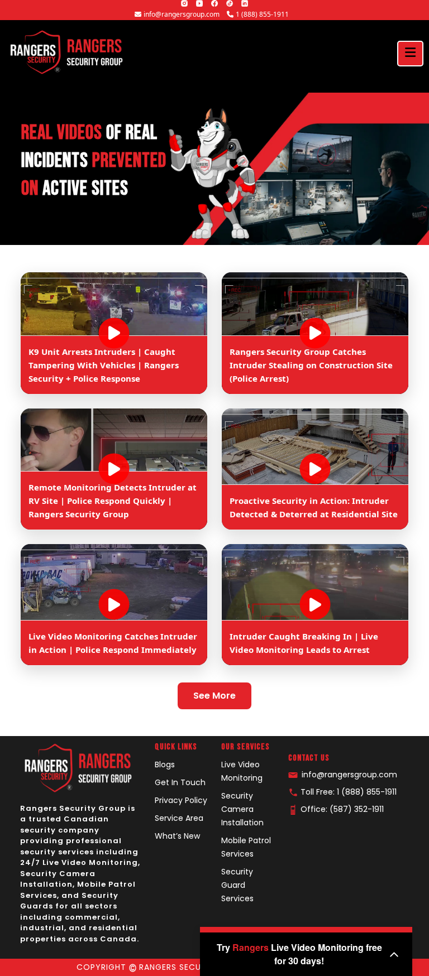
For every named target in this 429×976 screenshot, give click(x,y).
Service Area (179, 818)
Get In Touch (180, 782)
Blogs (165, 764)
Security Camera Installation (242, 809)
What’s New (177, 836)
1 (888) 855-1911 (262, 14)
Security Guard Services (237, 885)
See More (214, 695)
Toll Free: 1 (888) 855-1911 (347, 791)
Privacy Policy (181, 800)
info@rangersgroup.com (182, 14)
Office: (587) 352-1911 (341, 809)
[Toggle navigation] (410, 53)
